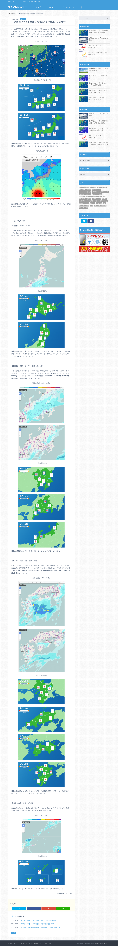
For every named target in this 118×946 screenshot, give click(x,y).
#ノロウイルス (83, 192)
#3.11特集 (86, 187)
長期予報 (103, 205)
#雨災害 (81, 203)
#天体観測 (99, 194)
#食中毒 (87, 203)
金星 (99, 205)
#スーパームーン (96, 189)
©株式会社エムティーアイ (101, 943)
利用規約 (10, 943)
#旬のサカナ (93, 196)
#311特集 (103, 187)
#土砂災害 (88, 194)
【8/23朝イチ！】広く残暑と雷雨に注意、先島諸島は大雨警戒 (38, 920)
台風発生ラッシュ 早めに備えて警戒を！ (98, 39)
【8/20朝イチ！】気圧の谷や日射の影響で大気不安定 (98, 91)
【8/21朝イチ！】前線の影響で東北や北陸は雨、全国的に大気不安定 (40, 927)
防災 (80, 207)
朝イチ (14, 916)
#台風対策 (94, 192)
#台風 (89, 192)
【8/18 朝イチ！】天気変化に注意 (97, 77)
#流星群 (94, 198)
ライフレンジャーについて (70, 7)
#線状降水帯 (90, 201)
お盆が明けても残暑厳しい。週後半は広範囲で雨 (98, 69)
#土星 (107, 192)
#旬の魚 (100, 196)
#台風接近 (101, 192)
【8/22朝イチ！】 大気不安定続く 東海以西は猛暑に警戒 (37, 924)
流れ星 (87, 205)
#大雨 (93, 194)
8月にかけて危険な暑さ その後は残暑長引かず (98, 53)
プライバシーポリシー (22, 943)
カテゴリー (52, 7)
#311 (98, 187)
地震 (104, 203)
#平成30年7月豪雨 (83, 196)
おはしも (92, 203)
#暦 (104, 196)
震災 (87, 207)
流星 (91, 205)
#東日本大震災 (83, 198)
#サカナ (89, 189)
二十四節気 (99, 203)
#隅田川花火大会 (103, 201)
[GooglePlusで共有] (48, 908)
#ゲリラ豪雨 (82, 189)
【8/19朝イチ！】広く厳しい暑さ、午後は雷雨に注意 (97, 84)
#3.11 (80, 187)
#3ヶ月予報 (93, 187)
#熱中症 (104, 198)
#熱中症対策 (82, 201)
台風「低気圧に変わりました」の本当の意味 (98, 46)
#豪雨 (96, 201)
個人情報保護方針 (36, 943)
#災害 (99, 198)
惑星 (80, 205)
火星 (95, 205)
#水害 (89, 198)
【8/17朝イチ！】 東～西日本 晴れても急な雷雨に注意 (97, 98)
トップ (38, 7)
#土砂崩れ (81, 194)
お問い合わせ (47, 943)
